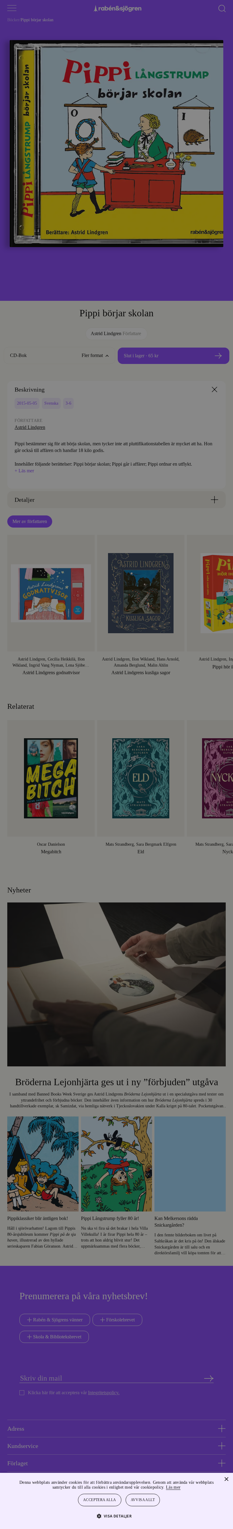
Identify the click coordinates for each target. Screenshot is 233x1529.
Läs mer (190, 1487)
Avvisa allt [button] (143, 1500)
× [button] (226, 1479)
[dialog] (116, 764)
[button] (116, 1516)
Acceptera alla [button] (100, 1500)
